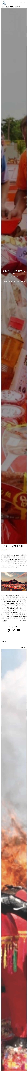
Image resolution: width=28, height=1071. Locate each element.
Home (3, 6)
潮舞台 (7, 6)
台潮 (8, 2)
